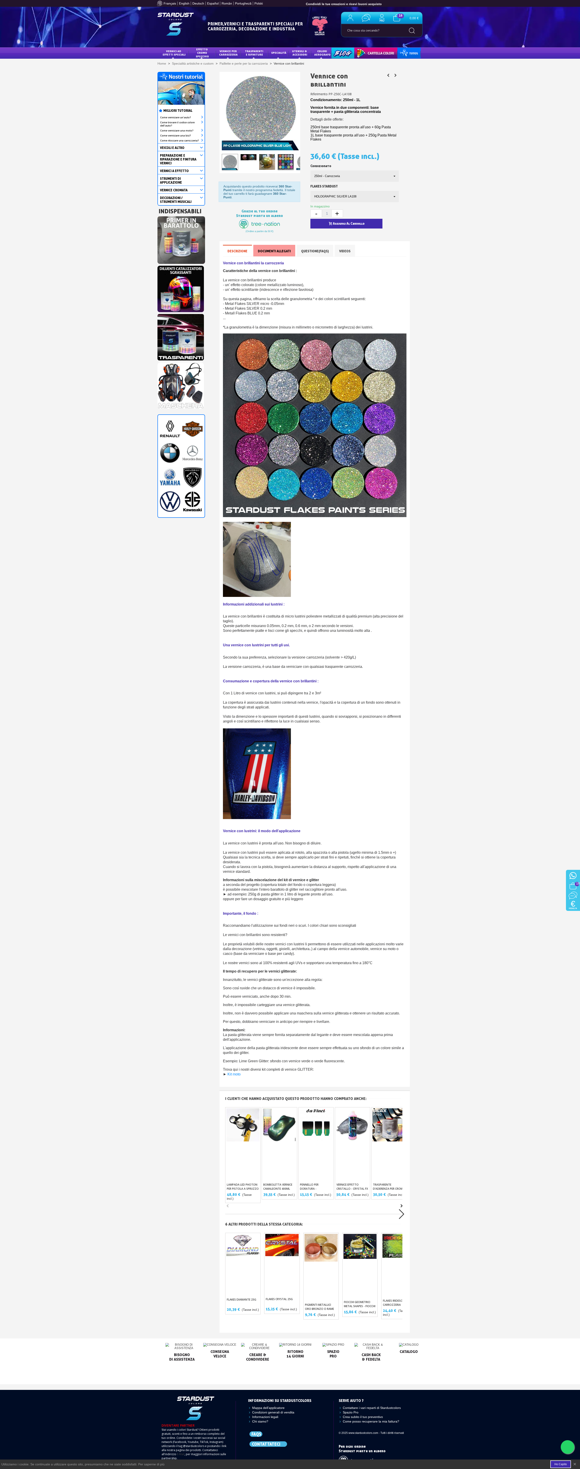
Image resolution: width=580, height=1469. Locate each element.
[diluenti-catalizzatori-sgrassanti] (180, 287)
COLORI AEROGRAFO (322, 52)
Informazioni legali (265, 1417)
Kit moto (234, 1074)
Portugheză (243, 3)
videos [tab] (344, 251)
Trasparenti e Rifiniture (254, 52)
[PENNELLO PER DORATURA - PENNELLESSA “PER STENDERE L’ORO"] (316, 1143)
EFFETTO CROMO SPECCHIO (202, 53)
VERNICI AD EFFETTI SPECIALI (174, 52)
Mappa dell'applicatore (268, 1408)
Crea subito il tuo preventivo (363, 1417)
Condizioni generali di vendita (273, 1412)
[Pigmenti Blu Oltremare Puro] (395, 75)
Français (170, 3)
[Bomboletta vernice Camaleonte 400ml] (279, 1143)
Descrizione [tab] (237, 251)
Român (227, 3)
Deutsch (198, 3)
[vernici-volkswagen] (170, 501)
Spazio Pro (350, 1412)
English (184, 3)
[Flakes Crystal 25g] (281, 1264)
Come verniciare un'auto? (175, 117)
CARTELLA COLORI (370, 52)
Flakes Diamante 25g (241, 1299)
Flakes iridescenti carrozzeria (395, 1303)
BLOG (338, 52)
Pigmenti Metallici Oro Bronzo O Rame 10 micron (319, 1309)
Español (213, 3)
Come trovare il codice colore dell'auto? (177, 124)
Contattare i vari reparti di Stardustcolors (372, 1408)
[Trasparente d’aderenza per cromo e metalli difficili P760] (389, 1143)
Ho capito (560, 1464)
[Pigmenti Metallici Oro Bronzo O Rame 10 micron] (321, 1267)
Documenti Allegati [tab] (274, 251)
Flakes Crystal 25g (279, 1299)
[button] (401, 1205)
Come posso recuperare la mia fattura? (371, 1421)
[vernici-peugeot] (192, 477)
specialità (278, 52)
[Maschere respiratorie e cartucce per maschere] (180, 384)
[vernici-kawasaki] (192, 501)
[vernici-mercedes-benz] (192, 453)
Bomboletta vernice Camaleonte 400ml (277, 1187)
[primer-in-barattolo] (181, 239)
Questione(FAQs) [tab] (315, 251)
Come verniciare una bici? (175, 135)
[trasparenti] (180, 336)
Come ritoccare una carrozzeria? (179, 140)
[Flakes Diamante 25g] (242, 1264)
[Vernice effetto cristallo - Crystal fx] (352, 1143)
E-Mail (180, 1454)
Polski (258, 3)
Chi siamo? (260, 1421)
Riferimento (319, 94)
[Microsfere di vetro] (388, 75)
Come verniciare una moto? (176, 130)
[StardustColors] (175, 24)
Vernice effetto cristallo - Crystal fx (352, 1187)
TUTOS (405, 52)
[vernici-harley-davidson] (192, 428)
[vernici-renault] (170, 428)
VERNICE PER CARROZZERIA (228, 52)
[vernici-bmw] (170, 453)
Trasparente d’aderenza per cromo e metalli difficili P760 (389, 1189)
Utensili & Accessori (300, 52)
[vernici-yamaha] (170, 477)
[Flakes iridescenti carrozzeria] (399, 1264)
